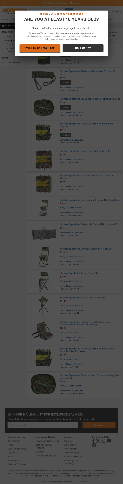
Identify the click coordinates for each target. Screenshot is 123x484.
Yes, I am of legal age (40, 48)
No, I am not (83, 48)
